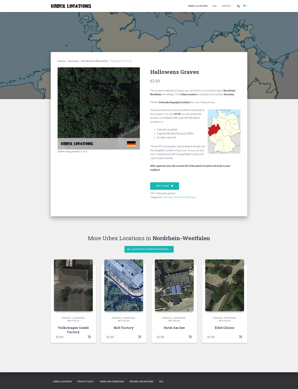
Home (61, 61)
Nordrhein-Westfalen (94, 61)
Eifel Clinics (224, 328)
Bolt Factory (124, 328)
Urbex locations (197, 6)
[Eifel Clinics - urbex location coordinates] (224, 285)
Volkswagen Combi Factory (73, 330)
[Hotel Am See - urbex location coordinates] (174, 285)
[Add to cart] (89, 337)
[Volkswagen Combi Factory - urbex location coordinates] (73, 285)
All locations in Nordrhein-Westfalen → (149, 249)
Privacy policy (85, 381)
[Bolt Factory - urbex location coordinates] (123, 285)
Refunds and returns (141, 381)
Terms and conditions (112, 381)
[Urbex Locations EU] (71, 6)
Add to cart (162, 186)
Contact (226, 6)
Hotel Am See (174, 328)
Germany (73, 61)
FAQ (214, 6)
